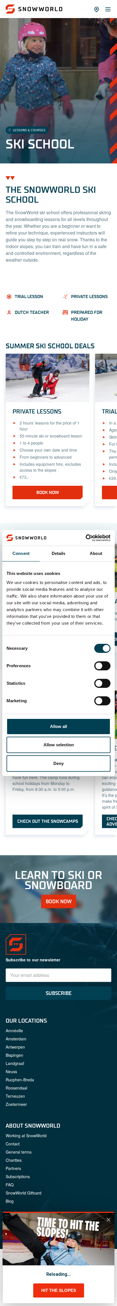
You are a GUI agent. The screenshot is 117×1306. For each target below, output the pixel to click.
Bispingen (14, 1055)
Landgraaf (15, 1063)
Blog (10, 1201)
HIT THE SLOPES (58, 1290)
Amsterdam (16, 1039)
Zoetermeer (16, 1104)
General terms (19, 1152)
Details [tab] (59, 553)
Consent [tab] (21, 553)
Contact (13, 1144)
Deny (58, 763)
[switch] (102, 665)
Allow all (58, 726)
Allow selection (58, 744)
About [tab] (96, 553)
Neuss (11, 1071)
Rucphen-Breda (20, 1079)
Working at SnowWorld (26, 1135)
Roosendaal (16, 1088)
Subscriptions (18, 1176)
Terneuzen (15, 1096)
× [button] (108, 1219)
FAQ (10, 1184)
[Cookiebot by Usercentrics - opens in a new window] (85, 538)
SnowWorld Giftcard (23, 1193)
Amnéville (14, 1030)
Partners (13, 1168)
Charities (14, 1160)
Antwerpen (15, 1047)
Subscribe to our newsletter (33, 959)
